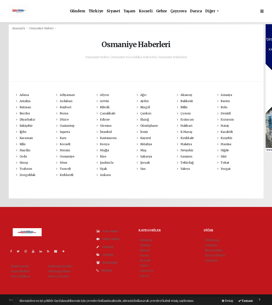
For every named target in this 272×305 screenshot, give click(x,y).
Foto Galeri (110, 231)
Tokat (224, 162)
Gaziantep (66, 126)
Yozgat (225, 169)
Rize (102, 156)
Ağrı (143, 95)
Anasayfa (19, 28)
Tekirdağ (186, 162)
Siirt (223, 156)
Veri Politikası (20, 276)
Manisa (225, 144)
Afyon (104, 95)
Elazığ (144, 119)
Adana (24, 95)
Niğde (224, 150)
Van (143, 169)
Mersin (64, 150)
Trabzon (25, 169)
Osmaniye (66, 156)
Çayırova (178, 11)
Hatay (224, 126)
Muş (143, 150)
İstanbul (105, 132)
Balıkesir (186, 101)
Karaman (26, 138)
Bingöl (145, 107)
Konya (104, 144)
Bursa (63, 113)
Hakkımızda (20, 266)
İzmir (144, 132)
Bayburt (65, 107)
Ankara (105, 175)
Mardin (24, 150)
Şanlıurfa (106, 162)
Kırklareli (66, 175)
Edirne (104, 119)
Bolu (223, 107)
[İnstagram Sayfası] (27, 251)
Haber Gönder (58, 276)
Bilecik (104, 107)
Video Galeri (110, 239)
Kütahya (146, 144)
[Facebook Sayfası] (12, 251)
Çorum (185, 113)
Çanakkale (107, 113)
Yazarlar (107, 247)
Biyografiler (213, 250)
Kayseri (145, 138)
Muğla (104, 150)
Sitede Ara (212, 240)
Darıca (196, 11)
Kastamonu (107, 138)
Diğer (210, 11)
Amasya (226, 95)
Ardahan (65, 101)
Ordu (23, 156)
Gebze (161, 11)
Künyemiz (109, 262)
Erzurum (227, 119)
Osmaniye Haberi (41, 28)
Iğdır (23, 132)
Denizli (225, 113)
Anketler (211, 245)
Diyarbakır (27, 119)
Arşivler (108, 255)
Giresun (105, 126)
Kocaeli (146, 11)
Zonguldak (27, 175)
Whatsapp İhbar (59, 271)
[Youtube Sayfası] (35, 251)
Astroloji (211, 260)
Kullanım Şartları (60, 266)
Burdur (24, 113)
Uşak (103, 169)
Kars (62, 138)
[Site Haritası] (57, 251)
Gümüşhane (149, 126)
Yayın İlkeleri (20, 271)
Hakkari (186, 126)
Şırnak (145, 162)
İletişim (106, 270)
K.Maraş (186, 132)
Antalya (24, 101)
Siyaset (113, 11)
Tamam (247, 301)
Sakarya (146, 156)
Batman (25, 107)
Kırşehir (226, 138)
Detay (228, 301)
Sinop (23, 162)
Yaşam (129, 11)
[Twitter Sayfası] (20, 251)
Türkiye (96, 11)
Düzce (64, 119)
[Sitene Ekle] (65, 251)
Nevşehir (186, 150)
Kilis (22, 144)
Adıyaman (67, 95)
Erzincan (187, 119)
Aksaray (186, 95)
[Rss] (50, 251)
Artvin (104, 101)
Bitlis (183, 107)
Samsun (186, 156)
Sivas (63, 162)
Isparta (64, 132)
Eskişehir (26, 126)
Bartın (225, 101)
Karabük (226, 132)
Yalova (185, 169)
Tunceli (65, 169)
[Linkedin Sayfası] (42, 251)
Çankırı (145, 113)
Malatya (186, 144)
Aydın (144, 101)
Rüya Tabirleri (215, 255)
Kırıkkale (187, 138)
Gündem (77, 11)
